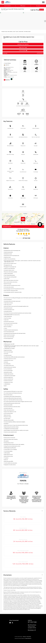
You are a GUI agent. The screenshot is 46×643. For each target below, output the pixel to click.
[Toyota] (2, 2)
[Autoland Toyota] (8, 2)
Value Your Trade (23, 47)
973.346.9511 (8, 5)
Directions (23, 5)
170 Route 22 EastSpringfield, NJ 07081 (23, 230)
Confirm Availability (22, 50)
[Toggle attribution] (42, 224)
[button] (23, 219)
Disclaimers (31, 630)
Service (39, 5)
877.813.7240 (26, 238)
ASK (41, 9)
